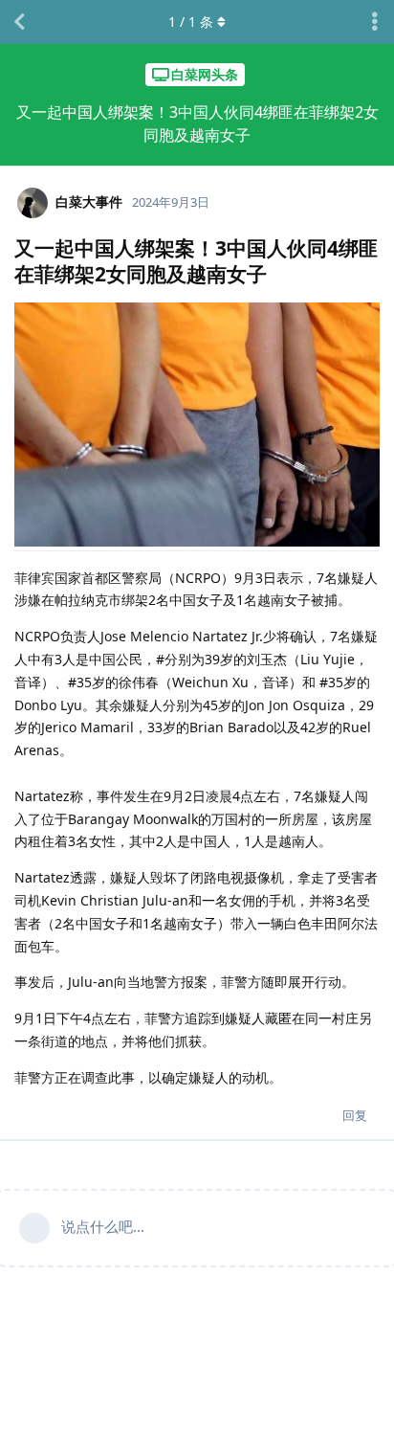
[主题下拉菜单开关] (375, 22)
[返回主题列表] (19, 22)
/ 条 (190, 21)
